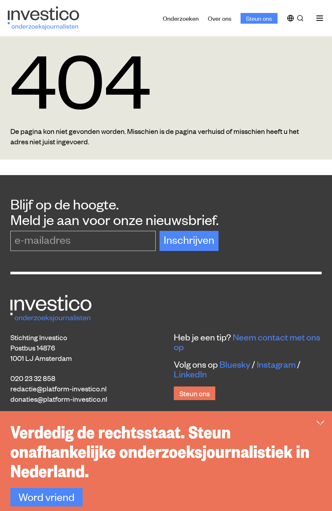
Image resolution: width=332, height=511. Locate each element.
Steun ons (259, 18)
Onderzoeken (181, 18)
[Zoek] (301, 18)
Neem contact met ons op (247, 341)
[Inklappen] (320, 423)
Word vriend (46, 497)
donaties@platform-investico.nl (58, 398)
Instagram (276, 364)
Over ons (219, 18)
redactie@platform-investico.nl (58, 388)
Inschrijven (189, 239)
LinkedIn (190, 373)
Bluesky (234, 364)
